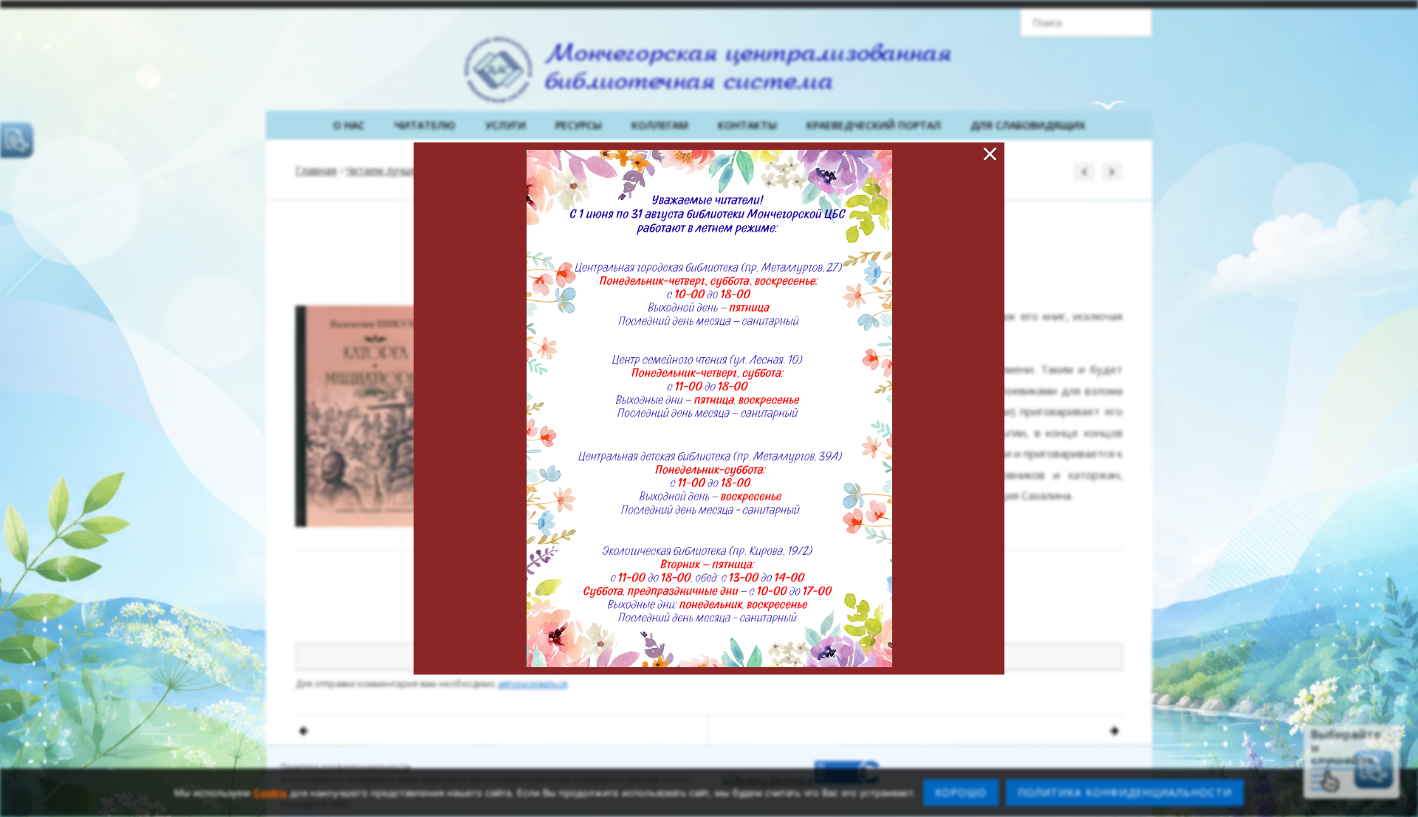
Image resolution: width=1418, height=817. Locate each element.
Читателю (425, 125)
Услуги (505, 125)
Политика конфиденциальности (346, 766)
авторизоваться (532, 684)
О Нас (349, 125)
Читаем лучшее (384, 170)
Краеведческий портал (873, 125)
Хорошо (961, 792)
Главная (316, 170)
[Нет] (1399, 792)
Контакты (747, 125)
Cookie (270, 793)
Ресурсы (578, 125)
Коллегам (659, 125)
